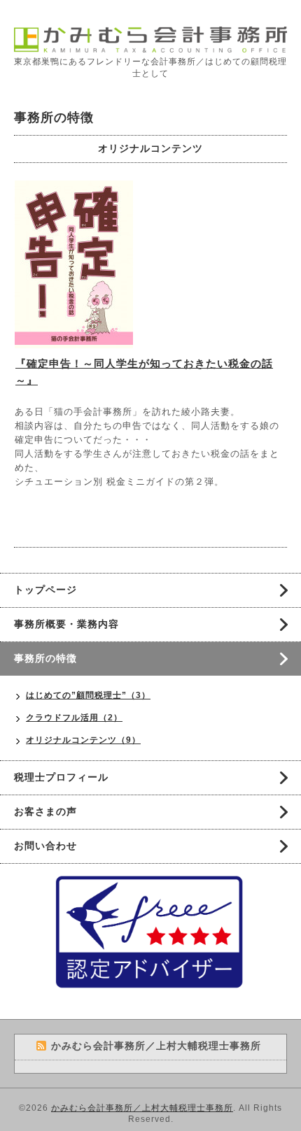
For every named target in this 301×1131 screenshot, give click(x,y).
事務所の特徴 (45, 658)
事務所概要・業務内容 (66, 623)
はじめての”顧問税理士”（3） (88, 695)
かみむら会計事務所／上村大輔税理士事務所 (142, 1108)
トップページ (45, 589)
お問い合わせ (45, 845)
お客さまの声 (45, 811)
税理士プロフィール (61, 777)
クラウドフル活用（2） (74, 718)
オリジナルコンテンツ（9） (83, 740)
